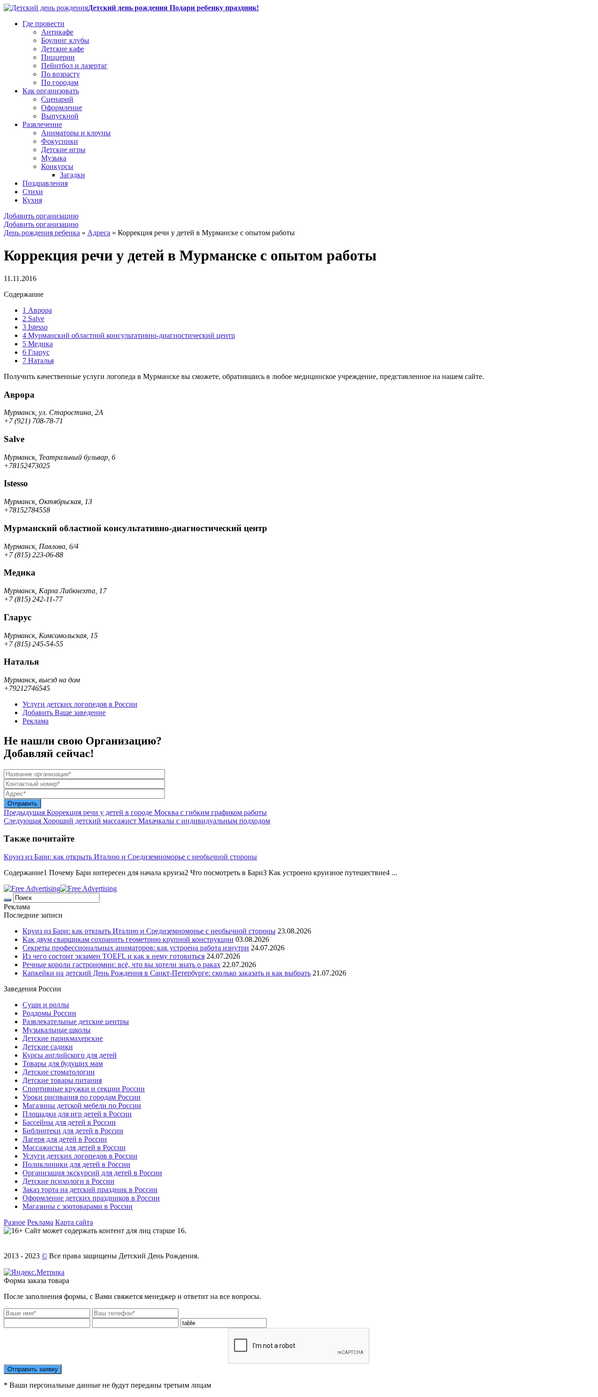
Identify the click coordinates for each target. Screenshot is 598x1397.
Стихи (32, 192)
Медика (37, 344)
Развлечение (42, 124)
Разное (14, 1222)
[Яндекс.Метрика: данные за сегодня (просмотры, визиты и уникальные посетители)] (34, 1272)
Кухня (32, 200)
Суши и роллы (45, 1005)
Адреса (98, 233)
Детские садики (47, 1047)
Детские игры (63, 150)
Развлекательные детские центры (75, 1021)
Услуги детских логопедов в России (79, 704)
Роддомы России (49, 1013)
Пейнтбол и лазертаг (74, 66)
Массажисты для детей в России (74, 1147)
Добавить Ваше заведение (64, 712)
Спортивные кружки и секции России (83, 1089)
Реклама (35, 721)
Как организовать (50, 91)
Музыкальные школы (56, 1030)
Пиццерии (58, 57)
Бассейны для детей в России (69, 1122)
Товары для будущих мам (62, 1063)
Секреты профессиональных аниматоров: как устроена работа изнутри (135, 948)
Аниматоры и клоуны (76, 133)
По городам (59, 82)
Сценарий (57, 99)
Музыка (53, 158)
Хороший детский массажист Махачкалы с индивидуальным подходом (137, 821)
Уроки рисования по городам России (81, 1097)
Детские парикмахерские (62, 1038)
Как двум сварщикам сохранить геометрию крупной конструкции (128, 939)
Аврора (37, 310)
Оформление (61, 108)
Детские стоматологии (58, 1072)
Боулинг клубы (65, 40)
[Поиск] (7, 900)
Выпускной (59, 116)
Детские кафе (62, 49)
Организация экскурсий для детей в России (92, 1173)
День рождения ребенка (42, 233)
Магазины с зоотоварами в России (77, 1206)
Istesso (35, 327)
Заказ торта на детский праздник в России (89, 1189)
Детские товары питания (62, 1080)
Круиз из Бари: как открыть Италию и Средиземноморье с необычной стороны (130, 857)
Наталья (38, 361)
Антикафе (57, 32)
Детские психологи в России (68, 1181)
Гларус (36, 352)
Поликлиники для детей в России (76, 1164)
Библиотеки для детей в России (72, 1131)
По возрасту (60, 74)
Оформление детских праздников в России (91, 1198)
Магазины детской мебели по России (81, 1105)
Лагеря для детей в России (64, 1139)
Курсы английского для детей (69, 1055)
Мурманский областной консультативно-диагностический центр (128, 335)
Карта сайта (74, 1222)
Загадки (72, 175)
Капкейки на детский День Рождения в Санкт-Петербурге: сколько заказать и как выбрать (166, 973)
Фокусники (59, 141)
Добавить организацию (41, 216)
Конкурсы (57, 166)
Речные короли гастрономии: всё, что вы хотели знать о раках (121, 965)
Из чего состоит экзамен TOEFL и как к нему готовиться (113, 956)
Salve (33, 319)
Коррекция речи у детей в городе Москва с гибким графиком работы (135, 812)
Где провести (43, 24)
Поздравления (45, 183)
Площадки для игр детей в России (77, 1114)
